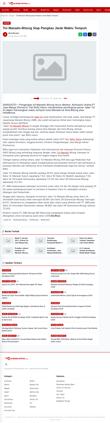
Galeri (77, 10)
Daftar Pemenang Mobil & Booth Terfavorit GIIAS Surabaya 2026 (22, 274)
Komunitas (67, 10)
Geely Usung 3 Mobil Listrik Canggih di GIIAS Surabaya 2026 (73, 318)
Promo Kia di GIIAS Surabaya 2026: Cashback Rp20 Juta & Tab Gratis (25, 318)
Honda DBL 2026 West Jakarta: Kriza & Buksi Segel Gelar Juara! (72, 340)
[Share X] (90, 34)
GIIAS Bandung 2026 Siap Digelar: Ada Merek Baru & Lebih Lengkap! (23, 307)
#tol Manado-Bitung (20, 220)
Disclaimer (60, 381)
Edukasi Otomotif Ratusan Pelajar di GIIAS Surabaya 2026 (72, 285)
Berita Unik (88, 10)
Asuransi (8, 407)
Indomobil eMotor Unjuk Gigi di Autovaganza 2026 (71, 295)
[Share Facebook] (85, 34)
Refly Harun (76, 139)
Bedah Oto (45, 10)
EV (62, 292)
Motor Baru (12, 314)
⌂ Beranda (4, 16)
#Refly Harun (45, 220)
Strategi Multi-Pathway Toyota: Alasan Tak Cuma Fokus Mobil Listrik (24, 329)
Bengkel (33, 396)
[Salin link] (94, 34)
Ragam (56, 10)
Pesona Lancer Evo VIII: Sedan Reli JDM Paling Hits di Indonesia (72, 274)
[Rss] (6, 364)
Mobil (25, 10)
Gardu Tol (34, 399)
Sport (98, 10)
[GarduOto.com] (58, 3)
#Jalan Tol (7, 220)
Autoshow (6, 270)
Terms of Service (63, 388)
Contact (59, 391)
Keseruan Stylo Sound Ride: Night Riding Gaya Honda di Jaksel (25, 296)
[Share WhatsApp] (80, 34)
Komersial (8, 403)
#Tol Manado (34, 220)
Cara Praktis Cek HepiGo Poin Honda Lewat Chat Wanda (74, 328)
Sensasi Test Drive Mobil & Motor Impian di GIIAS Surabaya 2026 (71, 307)
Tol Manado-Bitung (19, 126)
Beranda (5, 10)
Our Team (60, 394)
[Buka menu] (4, 3)
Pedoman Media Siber (65, 384)
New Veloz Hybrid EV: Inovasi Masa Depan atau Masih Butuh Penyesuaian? (24, 340)
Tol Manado (63, 152)
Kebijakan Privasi (63, 401)
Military (33, 407)
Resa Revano (13, 33)
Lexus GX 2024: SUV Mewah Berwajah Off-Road (22, 284)
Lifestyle (16, 10)
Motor (34, 10)
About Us (60, 398)
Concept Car (9, 410)
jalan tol (39, 117)
